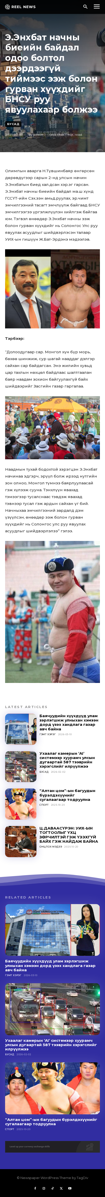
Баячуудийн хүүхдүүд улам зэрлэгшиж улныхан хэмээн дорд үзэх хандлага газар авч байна (69, 722)
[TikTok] (52, 1189)
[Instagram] (44, 1189)
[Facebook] (35, 1189)
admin (38, 134)
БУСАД (13, 124)
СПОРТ (44, 804)
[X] (61, 1189)
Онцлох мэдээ (51, 846)
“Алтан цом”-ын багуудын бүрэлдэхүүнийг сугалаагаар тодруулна (67, 795)
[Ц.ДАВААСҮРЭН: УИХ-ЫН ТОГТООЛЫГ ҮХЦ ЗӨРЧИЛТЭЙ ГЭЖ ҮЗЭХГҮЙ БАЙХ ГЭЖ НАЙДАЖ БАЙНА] (20, 841)
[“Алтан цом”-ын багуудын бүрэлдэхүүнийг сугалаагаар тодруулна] (20, 804)
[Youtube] (70, 1189)
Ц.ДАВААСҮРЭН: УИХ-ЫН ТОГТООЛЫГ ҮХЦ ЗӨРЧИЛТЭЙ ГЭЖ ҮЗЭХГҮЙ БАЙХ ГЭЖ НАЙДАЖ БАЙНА (69, 835)
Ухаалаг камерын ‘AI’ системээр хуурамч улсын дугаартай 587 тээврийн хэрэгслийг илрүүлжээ (67, 760)
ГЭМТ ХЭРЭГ (48, 734)
